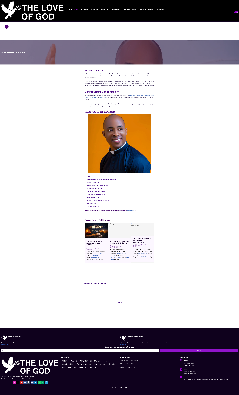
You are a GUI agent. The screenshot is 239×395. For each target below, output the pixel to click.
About (77, 9)
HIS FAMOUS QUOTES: (93, 206)
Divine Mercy (95, 9)
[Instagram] (14, 382)
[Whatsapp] (39, 382)
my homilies (95, 97)
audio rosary (144, 95)
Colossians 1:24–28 (143, 255)
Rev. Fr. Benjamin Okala (93, 247)
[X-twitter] (17, 382)
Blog (98, 248)
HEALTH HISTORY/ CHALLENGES (96, 191)
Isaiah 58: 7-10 (101, 253)
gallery (90, 97)
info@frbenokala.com (189, 371)
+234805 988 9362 (189, 365)
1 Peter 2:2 (123, 344)
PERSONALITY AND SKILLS (94, 188)
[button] (119, 176)
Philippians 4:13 (131, 210)
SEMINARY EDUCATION (93, 182)
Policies (143, 9)
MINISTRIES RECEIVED (93, 197)
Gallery (135, 9)
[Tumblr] (28, 382)
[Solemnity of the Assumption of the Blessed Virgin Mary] (119, 230)
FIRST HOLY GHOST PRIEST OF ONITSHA (98, 200)
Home (70, 9)
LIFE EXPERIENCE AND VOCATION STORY (98, 185)
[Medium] (42, 382)
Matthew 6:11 (5, 344)
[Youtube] (21, 382)
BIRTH (88, 176)
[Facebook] (25, 382)
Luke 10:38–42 (142, 257)
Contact (151, 9)
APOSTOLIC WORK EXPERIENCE (96, 194)
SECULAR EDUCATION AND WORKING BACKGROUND (101, 179)
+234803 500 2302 (189, 363)
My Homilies (85, 9)
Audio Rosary (127, 9)
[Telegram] (46, 382)
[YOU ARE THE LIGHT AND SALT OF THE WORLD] (96, 230)
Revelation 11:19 (121, 253)
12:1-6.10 (112, 255)
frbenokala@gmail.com (190, 373)
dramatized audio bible (134, 95)
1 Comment (90, 249)
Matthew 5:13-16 (95, 257)
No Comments (115, 247)
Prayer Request (116, 9)
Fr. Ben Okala (160, 9)
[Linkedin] (35, 382)
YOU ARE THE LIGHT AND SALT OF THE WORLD (95, 243)
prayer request (104, 97)
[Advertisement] (119, 31)
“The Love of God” (104, 74)
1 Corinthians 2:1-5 (96, 255)
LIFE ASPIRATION (91, 203)
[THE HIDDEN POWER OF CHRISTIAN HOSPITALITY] (142, 229)
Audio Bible (105, 9)
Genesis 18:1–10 (143, 253)
